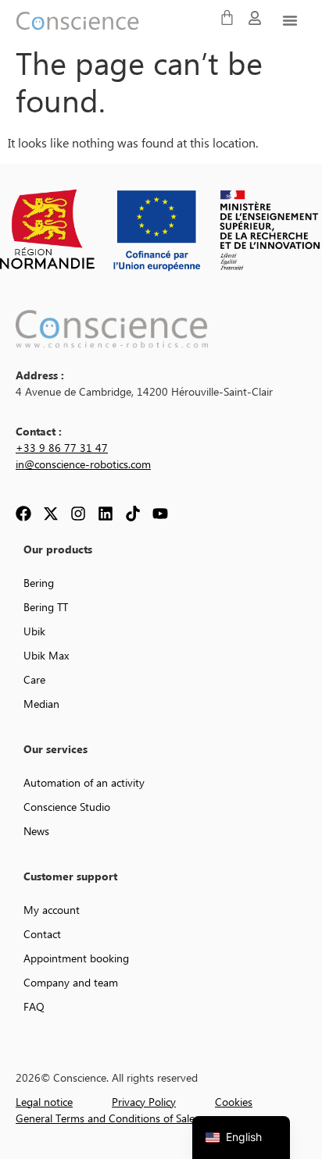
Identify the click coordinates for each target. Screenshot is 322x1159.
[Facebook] (23, 513)
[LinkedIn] (105, 513)
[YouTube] (160, 513)
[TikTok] (133, 513)
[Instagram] (78, 513)
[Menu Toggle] (290, 20)
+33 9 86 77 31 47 (62, 448)
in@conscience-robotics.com (83, 465)
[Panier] (227, 17)
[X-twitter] (51, 513)
